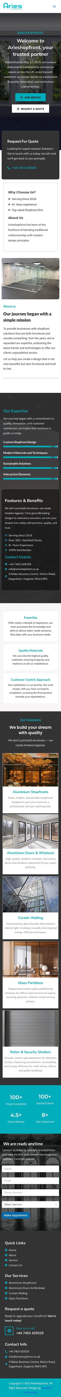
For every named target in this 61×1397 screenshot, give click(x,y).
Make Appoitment (15, 1215)
